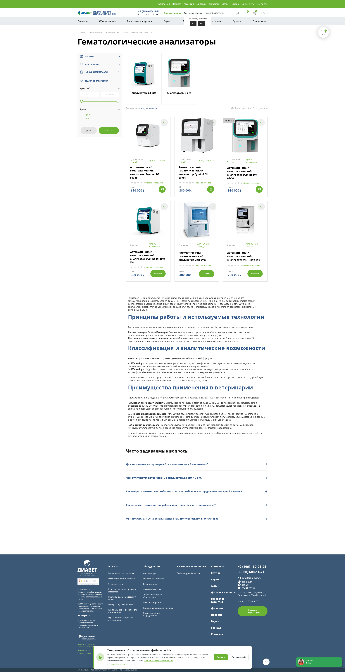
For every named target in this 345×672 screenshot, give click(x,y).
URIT (87, 119)
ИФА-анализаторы (152, 589)
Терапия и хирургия (152, 602)
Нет (201, 23)
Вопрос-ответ (260, 21)
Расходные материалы (139, 21)
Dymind (88, 114)
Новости (214, 3)
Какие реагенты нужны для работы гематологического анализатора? (171, 505)
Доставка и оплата (211, 21)
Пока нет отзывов (154, 182)
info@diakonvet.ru (215, 12)
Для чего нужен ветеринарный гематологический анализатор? (167, 464)
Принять (221, 657)
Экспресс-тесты (115, 584)
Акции (215, 585)
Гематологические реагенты (122, 578)
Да (193, 23)
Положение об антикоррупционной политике (90, 652)
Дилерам (201, 3)
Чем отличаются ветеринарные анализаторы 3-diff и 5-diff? (164, 477)
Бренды (237, 21)
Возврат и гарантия (183, 3)
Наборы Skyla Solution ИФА (121, 604)
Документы (248, 3)
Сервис (167, 21)
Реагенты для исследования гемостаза (122, 590)
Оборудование (107, 21)
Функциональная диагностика (158, 608)
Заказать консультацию (253, 611)
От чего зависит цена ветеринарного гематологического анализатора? (172, 518)
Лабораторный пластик (188, 573)
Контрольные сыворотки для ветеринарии (122, 611)
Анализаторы (149, 573)
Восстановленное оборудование (151, 614)
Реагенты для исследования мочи (122, 598)
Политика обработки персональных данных (87, 645)
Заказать (158, 273)
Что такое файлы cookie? (117, 664)
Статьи (225, 3)
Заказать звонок (172, 13)
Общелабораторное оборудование (152, 595)
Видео (235, 3)
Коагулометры (150, 584)
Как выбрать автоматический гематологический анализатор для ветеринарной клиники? (185, 491)
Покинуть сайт (239, 657)
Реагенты (82, 21)
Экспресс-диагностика (153, 578)
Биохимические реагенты (121, 573)
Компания (164, 3)
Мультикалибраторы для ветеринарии (120, 618)
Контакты (262, 3)
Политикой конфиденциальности (158, 660)
